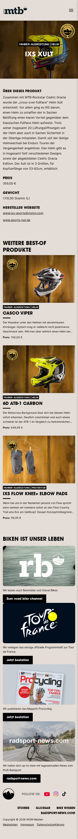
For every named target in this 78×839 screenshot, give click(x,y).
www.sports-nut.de (16, 220)
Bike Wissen (66, 808)
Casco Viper (18, 313)
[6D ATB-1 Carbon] (39, 369)
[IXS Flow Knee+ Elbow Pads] (39, 460)
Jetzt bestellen (18, 660)
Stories (23, 808)
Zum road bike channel (24, 598)
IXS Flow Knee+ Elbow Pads (35, 493)
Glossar (43, 808)
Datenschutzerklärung (50, 824)
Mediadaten (10, 824)
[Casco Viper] (39, 279)
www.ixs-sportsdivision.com (23, 213)
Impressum (27, 824)
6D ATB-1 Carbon (22, 403)
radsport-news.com (22, 778)
